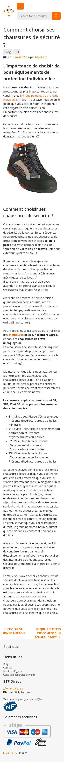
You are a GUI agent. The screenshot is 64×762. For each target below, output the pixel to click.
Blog (8, 52)
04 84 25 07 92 (14, 688)
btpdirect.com (10, 753)
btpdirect (41, 57)
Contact (7, 667)
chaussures (16, 335)
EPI (17, 52)
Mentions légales (12, 671)
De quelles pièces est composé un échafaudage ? (48, 633)
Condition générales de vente (19, 674)
